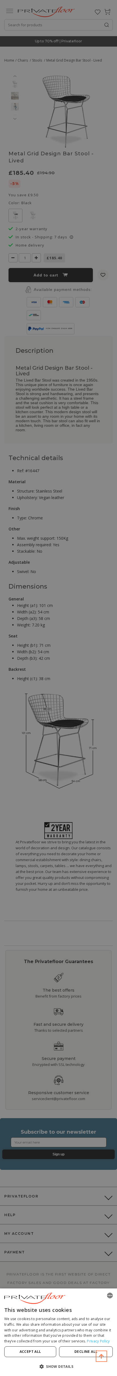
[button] (58, 1366)
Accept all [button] (30, 1351)
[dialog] (58, 1332)
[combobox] (110, 1295)
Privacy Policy (98, 1341)
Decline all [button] (85, 1351)
